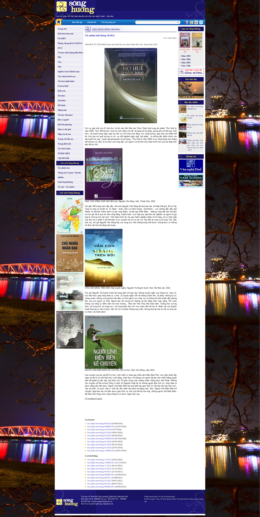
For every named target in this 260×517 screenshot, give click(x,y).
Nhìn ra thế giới (64, 129)
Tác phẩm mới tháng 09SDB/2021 (101, 475)
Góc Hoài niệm (64, 148)
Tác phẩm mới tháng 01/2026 (99, 447)
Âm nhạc (61, 95)
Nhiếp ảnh (62, 110)
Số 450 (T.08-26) (185, 50)
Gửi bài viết (91, 22)
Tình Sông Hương (65, 182)
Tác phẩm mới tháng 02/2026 (99, 444)
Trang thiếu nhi (64, 144)
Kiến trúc (62, 91)
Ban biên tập (77, 22)
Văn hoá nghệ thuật (66, 81)
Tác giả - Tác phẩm (66, 187)
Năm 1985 (185, 63)
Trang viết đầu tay (65, 139)
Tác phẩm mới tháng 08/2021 (99, 478)
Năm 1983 (185, 56)
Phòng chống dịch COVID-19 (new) (70, 45)
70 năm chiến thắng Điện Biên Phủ (70, 54)
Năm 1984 (185, 59)
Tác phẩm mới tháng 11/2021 (99, 465)
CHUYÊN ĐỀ (63, 158)
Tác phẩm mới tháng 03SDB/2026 (101, 438)
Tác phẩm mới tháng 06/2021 (99, 484)
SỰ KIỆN (62, 38)
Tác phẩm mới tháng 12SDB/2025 (101, 450)
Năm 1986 (185, 66)
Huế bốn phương (65, 124)
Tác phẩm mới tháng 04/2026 (99, 435)
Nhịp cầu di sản (64, 134)
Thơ (59, 67)
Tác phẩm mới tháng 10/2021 (99, 468)
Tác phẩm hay (64, 168)
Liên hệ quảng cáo (108, 22)
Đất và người (63, 120)
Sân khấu (62, 100)
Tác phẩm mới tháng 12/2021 (99, 459)
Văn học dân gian (65, 115)
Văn (59, 62)
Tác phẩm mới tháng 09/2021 (99, 472)
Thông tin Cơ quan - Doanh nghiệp (69, 175)
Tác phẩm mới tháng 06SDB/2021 (101, 487)
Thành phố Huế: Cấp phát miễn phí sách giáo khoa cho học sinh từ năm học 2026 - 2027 (195, 145)
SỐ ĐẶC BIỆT (64, 153)
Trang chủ (62, 29)
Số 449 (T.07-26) (197, 50)
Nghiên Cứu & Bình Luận (68, 71)
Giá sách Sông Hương (70, 163)
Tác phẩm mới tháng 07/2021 (99, 481)
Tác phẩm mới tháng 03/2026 (99, 441)
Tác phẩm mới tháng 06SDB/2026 (101, 426)
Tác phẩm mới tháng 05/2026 (99, 432)
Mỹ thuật (61, 105)
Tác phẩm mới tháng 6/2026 (98, 429)
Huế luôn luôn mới (65, 34)
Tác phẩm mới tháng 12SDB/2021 (101, 462)
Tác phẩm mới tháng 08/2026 (99, 423)
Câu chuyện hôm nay (67, 76)
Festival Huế (63, 86)
